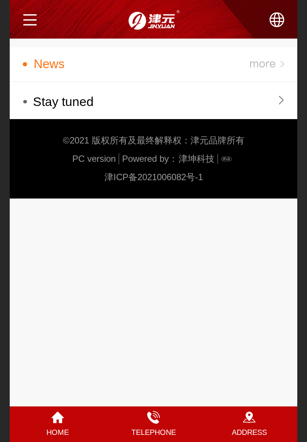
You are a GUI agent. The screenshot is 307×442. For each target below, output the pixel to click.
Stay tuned (63, 102)
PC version (94, 159)
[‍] (267, 64)
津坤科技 (197, 159)
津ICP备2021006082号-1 (153, 177)
